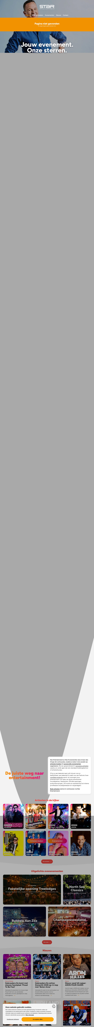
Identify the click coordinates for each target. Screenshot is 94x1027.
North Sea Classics (77, 888)
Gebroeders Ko (32, 854)
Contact (65, 15)
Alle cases (45, 942)
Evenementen (49, 15)
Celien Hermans (55, 854)
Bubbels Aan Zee (24, 921)
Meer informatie (30, 1015)
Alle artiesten (46, 861)
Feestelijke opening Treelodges (32, 889)
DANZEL (7, 854)
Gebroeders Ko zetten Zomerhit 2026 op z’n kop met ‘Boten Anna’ (46, 985)
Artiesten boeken (37, 15)
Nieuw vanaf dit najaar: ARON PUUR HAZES (75, 984)
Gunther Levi (76, 854)
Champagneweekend (69, 920)
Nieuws (58, 15)
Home (28, 15)
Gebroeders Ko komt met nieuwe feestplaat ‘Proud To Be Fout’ (16, 985)
